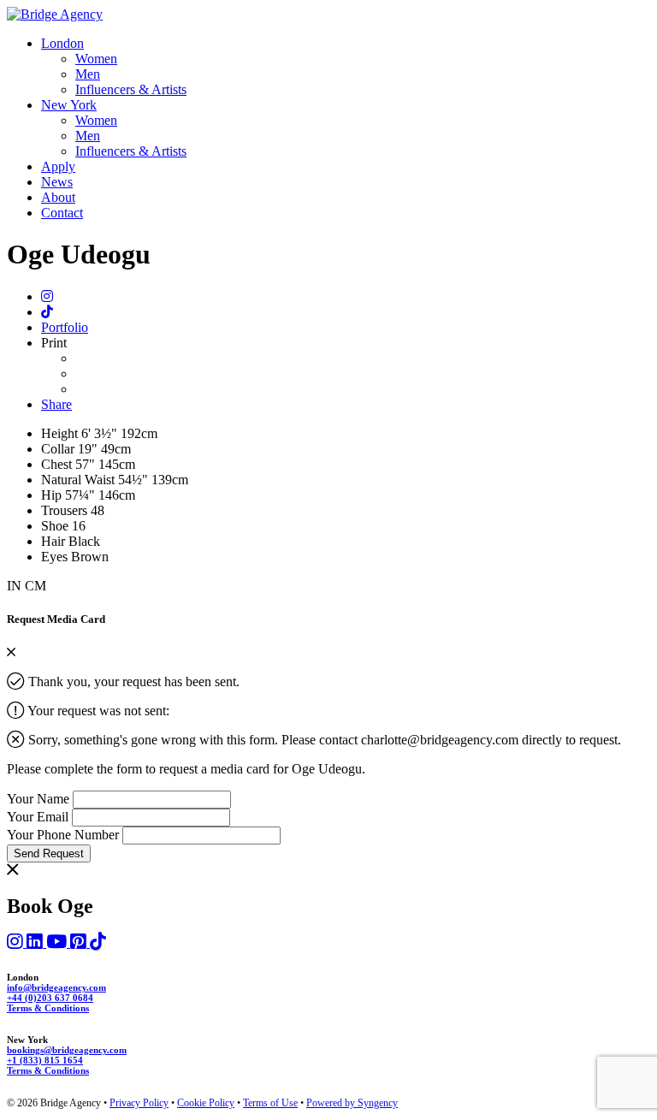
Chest (58, 464)
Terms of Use (270, 1103)
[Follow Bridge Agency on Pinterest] (80, 942)
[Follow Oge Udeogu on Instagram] (47, 296)
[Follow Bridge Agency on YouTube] (58, 942)
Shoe (56, 526)
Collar (59, 448)
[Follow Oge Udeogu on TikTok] (47, 312)
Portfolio (64, 327)
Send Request (49, 853)
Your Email (37, 816)
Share (56, 404)
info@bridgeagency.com (56, 987)
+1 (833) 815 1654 (45, 1060)
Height (61, 433)
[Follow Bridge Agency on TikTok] (98, 942)
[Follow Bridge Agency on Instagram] (17, 942)
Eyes (54, 556)
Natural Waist (79, 479)
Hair (53, 541)
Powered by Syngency (352, 1103)
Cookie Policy (205, 1103)
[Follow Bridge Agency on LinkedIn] (36, 942)
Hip (53, 495)
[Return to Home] (55, 14)
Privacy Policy (139, 1103)
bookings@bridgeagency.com (67, 1050)
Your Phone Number (63, 834)
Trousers (66, 510)
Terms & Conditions (48, 1008)
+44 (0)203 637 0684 (50, 998)
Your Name (38, 798)
